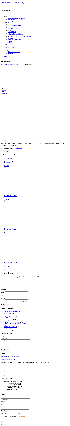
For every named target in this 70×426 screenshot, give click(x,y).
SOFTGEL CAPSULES (14, 39)
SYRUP (10, 41)
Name (3, 292)
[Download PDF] (1, 424)
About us (6, 15)
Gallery (6, 44)
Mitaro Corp (11, 53)
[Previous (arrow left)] (1, 421)
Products (6, 22)
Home (5, 13)
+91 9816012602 (5, 3)
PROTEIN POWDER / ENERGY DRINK (19, 36)
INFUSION (11, 30)
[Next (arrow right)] (3, 421)
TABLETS (11, 42)
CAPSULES (11, 24)
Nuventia (10, 55)
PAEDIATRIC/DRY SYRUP (16, 35)
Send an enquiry (5, 151)
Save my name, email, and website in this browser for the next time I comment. (24, 302)
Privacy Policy (5, 375)
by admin (3, 90)
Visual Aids (11, 49)
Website (3, 298)
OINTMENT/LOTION (14, 33)
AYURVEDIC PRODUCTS (15, 25)
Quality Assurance (12, 21)
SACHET (10, 38)
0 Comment (4, 93)
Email (3, 295)
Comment (4, 289)
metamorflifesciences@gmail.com (19, 3)
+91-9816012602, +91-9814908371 (10, 356)
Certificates (11, 47)
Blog (5, 56)
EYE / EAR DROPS (13, 29)
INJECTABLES (12, 32)
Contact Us (7, 58)
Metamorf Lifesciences (14, 52)
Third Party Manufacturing (15, 19)
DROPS (10, 27)
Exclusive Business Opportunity (16, 18)
